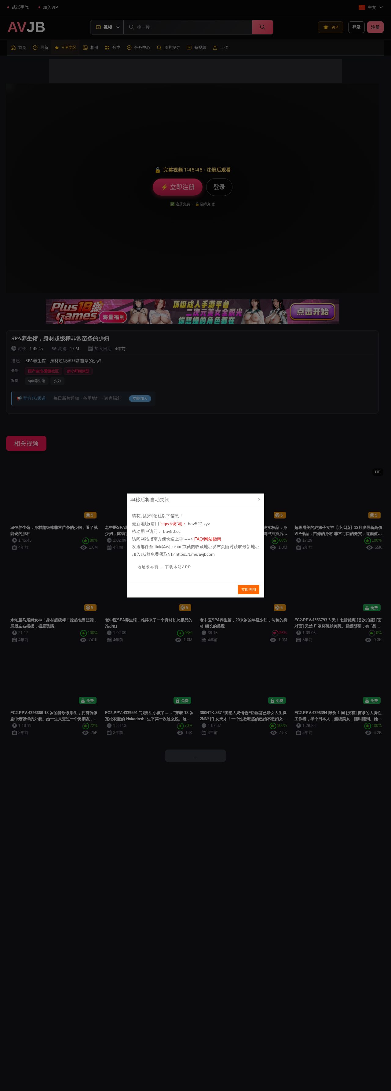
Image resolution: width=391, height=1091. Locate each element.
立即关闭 (248, 589)
